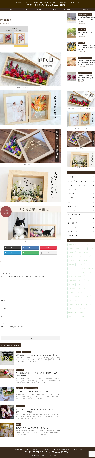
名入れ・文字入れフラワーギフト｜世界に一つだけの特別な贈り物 (86, 47)
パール (70, 277)
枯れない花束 (83, 313)
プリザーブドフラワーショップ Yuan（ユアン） (47, 5)
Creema (81, 245)
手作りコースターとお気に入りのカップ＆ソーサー (33, 428)
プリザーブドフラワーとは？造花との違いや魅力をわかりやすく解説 (86, 78)
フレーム (81, 281)
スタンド (82, 269)
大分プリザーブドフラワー (75, 305)
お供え (91, 249)
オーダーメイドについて (69, 9)
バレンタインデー (80, 273)
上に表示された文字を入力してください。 (13, 327)
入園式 (88, 297)
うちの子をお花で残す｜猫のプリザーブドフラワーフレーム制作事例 (86, 19)
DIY (88, 245)
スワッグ (90, 269)
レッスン (55, 9)
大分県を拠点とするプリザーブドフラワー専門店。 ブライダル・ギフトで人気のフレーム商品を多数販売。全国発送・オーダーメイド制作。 (47, 449)
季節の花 (88, 305)
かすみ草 (78, 253)
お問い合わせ (84, 9)
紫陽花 (70, 317)
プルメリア (71, 285)
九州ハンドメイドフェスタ (75, 297)
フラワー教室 (72, 281)
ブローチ (89, 281)
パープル (90, 273)
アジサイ (86, 253)
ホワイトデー (72, 289)
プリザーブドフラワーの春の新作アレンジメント (32, 391)
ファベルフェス (79, 277)
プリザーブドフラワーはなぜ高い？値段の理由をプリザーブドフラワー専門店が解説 (86, 62)
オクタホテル (72, 261)
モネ (80, 289)
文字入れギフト (72, 313)
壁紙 (75, 301)
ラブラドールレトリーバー (75, 293)
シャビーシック (72, 269)
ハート (70, 273)
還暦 (83, 317)
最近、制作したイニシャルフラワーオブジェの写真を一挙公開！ (37, 355)
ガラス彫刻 (71, 265)
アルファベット (72, 257)
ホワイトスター (82, 285)
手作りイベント (72, 309)
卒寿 (69, 301)
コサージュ (81, 265)
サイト (3, 316)
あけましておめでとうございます (77, 249)
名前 (3, 300)
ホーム (10, 9)
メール (3, 308)
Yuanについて (25, 9)
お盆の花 (70, 253)
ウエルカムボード (85, 257)
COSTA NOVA (72, 245)
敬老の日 (82, 309)
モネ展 (86, 289)
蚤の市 (77, 317)
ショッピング (40, 9)
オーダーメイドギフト (85, 261)
